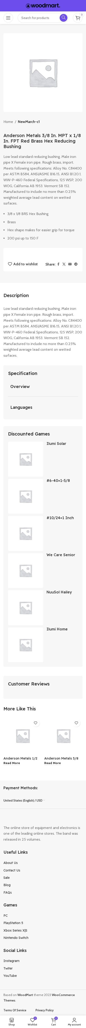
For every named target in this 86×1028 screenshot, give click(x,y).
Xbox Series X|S (15, 930)
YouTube (10, 976)
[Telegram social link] (76, 264)
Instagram (11, 961)
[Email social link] (70, 264)
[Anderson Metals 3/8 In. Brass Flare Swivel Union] (63, 736)
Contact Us (11, 870)
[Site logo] (43, 5)
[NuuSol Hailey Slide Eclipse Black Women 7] (25, 607)
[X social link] (64, 264)
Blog (7, 885)
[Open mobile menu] (8, 17)
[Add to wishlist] (36, 723)
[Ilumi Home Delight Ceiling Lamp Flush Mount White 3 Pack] (25, 644)
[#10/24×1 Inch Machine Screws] (25, 533)
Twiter (8, 968)
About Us (10, 863)
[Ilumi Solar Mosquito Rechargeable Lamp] (25, 459)
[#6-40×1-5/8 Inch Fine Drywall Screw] (25, 496)
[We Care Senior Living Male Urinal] (25, 570)
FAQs (7, 892)
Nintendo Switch (15, 938)
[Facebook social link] (58, 264)
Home (8, 122)
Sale (6, 878)
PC (5, 916)
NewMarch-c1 (29, 122)
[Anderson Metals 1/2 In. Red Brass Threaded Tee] (22, 736)
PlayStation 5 (13, 923)
